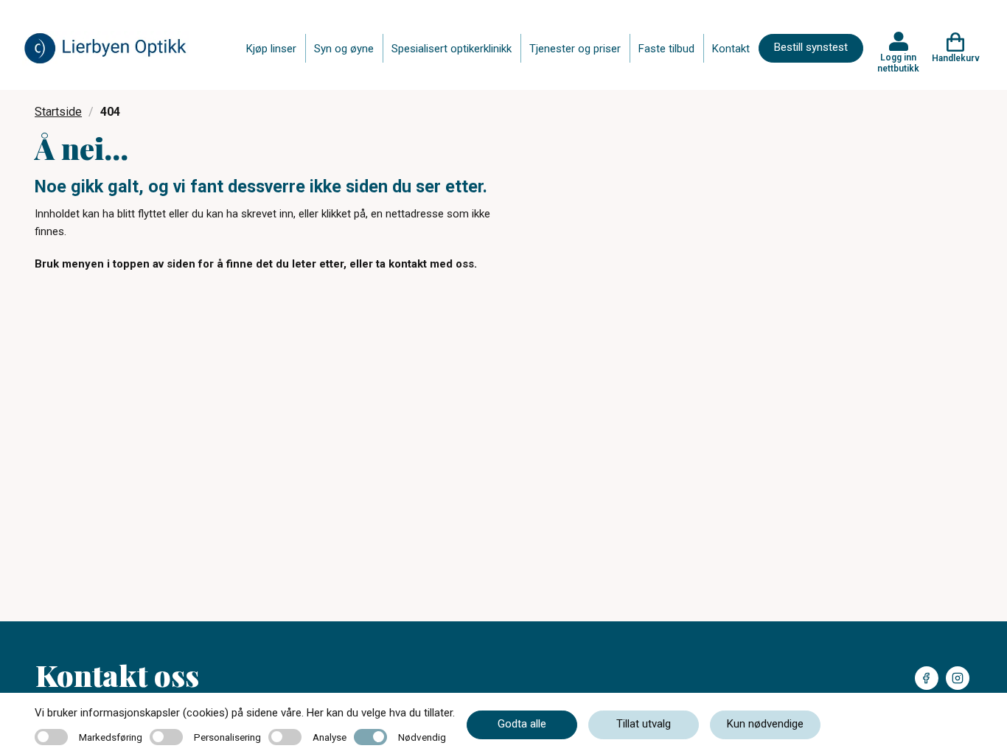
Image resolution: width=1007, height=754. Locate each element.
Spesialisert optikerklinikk (451, 48)
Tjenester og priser (575, 48)
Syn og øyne (344, 48)
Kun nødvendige (765, 723)
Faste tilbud (666, 48)
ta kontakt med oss (425, 263)
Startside (58, 112)
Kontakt (731, 48)
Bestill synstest (811, 47)
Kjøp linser (271, 48)
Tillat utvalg (643, 723)
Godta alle (522, 723)
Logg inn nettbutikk (898, 62)
